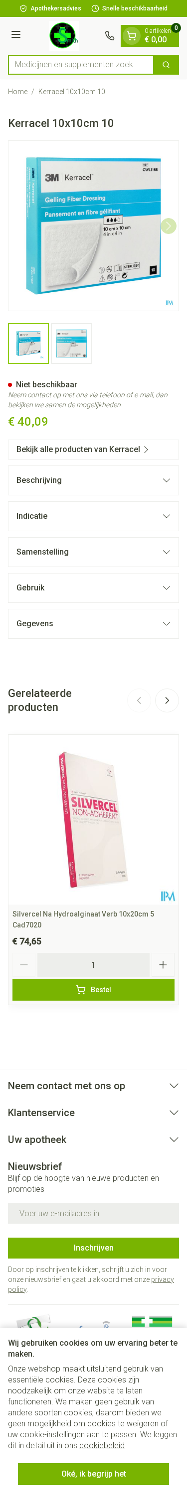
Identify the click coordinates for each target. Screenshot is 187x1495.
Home (17, 92)
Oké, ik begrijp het (93, 1474)
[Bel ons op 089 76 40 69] (110, 36)
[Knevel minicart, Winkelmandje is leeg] (132, 36)
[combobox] (81, 65)
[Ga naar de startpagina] (64, 36)
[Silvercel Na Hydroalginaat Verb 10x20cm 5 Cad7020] (93, 820)
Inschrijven (94, 1248)
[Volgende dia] (167, 700)
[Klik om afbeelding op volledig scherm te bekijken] (93, 226)
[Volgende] (169, 226)
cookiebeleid (102, 1445)
